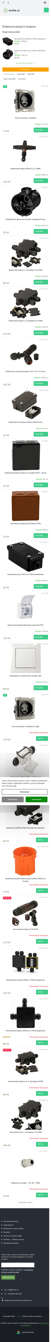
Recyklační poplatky (10, 1243)
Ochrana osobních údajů (12, 1236)
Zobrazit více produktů (24, 63)
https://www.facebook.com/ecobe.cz (18, 1300)
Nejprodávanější (10, 79)
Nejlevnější (21, 74)
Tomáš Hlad (44, 1323)
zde (15, 786)
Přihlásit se (8, 1277)
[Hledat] (3, 2)
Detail (40, 738)
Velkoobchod (8, 1225)
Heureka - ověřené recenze (13, 1239)
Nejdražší (30, 74)
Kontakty (6, 1232)
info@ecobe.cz (13, 1290)
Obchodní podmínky (10, 1221)
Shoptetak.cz (25, 1325)
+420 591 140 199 (14, 1294)
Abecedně (22, 79)
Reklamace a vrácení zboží (13, 1228)
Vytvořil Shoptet (28, 1332)
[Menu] (45, 2)
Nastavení (24, 792)
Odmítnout (13, 799)
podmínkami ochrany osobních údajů (17, 1271)
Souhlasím (36, 799)
